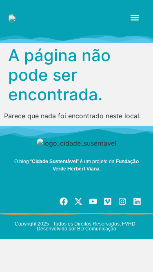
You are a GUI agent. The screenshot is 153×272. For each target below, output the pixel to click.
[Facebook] (64, 201)
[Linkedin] (137, 201)
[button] (134, 17)
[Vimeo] (108, 201)
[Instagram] (122, 201)
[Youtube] (93, 201)
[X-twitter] (78, 201)
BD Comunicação (96, 229)
